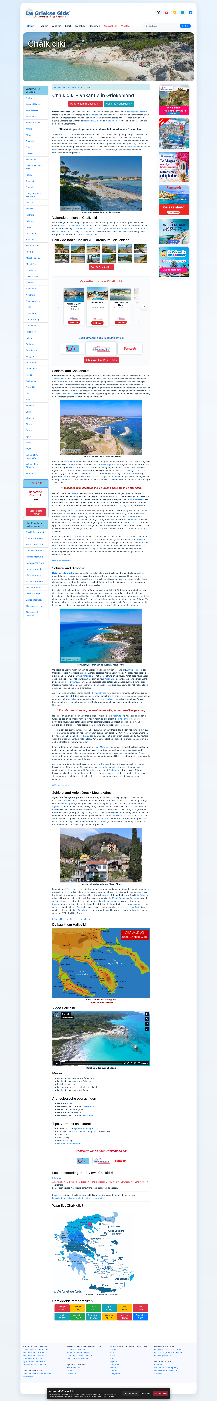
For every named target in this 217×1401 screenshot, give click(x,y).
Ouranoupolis (32, 325)
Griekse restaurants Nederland (168, 1349)
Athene (113, 1349)
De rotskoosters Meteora (69, 1143)
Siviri (81, 536)
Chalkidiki (71, 1373)
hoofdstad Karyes (101, 818)
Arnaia (106, 895)
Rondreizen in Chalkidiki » (85, 103)
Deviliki (29, 153)
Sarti (68, 696)
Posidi (29, 375)
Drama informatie (34, 538)
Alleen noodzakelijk (130, 1393)
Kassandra (89, 120)
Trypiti (29, 448)
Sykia (73, 699)
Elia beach (31, 159)
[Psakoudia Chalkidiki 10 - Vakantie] (93, 248)
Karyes (29, 227)
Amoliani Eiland (33, 122)
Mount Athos (32, 264)
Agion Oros (111, 120)
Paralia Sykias (106, 699)
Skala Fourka (134, 519)
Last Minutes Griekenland (34, 1364)
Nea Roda (135, 907)
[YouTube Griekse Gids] (166, 13)
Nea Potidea (72, 393)
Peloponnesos (73, 1367)
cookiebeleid (109, 1396)
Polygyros (144, 895)
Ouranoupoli (67, 803)
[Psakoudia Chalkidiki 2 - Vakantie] (124, 258)
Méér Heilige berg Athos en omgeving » (71, 919)
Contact (158, 1364)
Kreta (112, 1355)
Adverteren (27, 1376)
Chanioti (115, 476)
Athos (28, 135)
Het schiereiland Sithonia (64, 573)
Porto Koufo (122, 719)
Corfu (113, 1352)
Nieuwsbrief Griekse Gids (166, 1370)
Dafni (28, 147)
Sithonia (98, 120)
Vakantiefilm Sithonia (32, 465)
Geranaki (105, 764)
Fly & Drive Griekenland (33, 1361)
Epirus (69, 1370)
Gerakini (30, 181)
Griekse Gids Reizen (87, 234)
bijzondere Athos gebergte (86, 1128)
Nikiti (28, 307)
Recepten (94, 26)
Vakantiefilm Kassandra (32, 456)
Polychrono (132, 473)
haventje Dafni (115, 815)
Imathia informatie (34, 556)
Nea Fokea (69, 461)
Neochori (30, 295)
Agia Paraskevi (137, 499)
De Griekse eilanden (75, 1349)
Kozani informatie (34, 581)
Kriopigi (86, 470)
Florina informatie (34, 544)
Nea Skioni (73, 510)
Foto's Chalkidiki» (101, 267)
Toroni (55, 730)
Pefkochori (67, 479)
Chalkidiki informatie (36, 532)
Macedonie (73, 87)
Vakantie (56, 26)
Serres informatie (34, 600)
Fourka (29, 175)
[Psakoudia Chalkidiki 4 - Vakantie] (93, 258)
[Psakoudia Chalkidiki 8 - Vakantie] (124, 248)
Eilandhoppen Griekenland (34, 1352)
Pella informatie (33, 587)
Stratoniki (30, 430)
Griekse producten (163, 1355)
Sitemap (158, 1373)
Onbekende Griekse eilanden (80, 1355)
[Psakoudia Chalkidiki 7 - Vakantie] (140, 248)
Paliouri (75, 493)
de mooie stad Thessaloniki (91, 228)
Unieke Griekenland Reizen (35, 1349)
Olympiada (108, 901)
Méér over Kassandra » (61, 561)
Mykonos (114, 1361)
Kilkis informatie (33, 575)
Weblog (125, 26)
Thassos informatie (35, 606)
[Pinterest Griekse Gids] (190, 13)
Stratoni (30, 424)
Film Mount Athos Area (34, 167)
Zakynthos (115, 1373)
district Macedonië (136, 111)
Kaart (68, 26)
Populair (43, 26)
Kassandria (142, 539)
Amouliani (82, 910)
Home (30, 26)
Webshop (80, 26)
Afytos (29, 98)
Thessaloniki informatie (32, 613)
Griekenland (60, 87)
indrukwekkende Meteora (121, 228)
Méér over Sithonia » (60, 785)
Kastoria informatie (35, 563)
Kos (112, 1358)
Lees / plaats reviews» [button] (36, 512)
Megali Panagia (119, 898)
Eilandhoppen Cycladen (33, 1355)
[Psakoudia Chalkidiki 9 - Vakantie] (109, 248)
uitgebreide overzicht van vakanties (77, 225)
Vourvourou (72, 682)
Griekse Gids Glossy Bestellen (36, 1373)
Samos (113, 1370)
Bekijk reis (74, 322)
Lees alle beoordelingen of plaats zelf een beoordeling (78, 1198)
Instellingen (146, 1393)
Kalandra (73, 516)
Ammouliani (31, 116)
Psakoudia (114, 770)
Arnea (69, 1103)
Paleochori (135, 898)
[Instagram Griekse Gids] (174, 13)
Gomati (29, 187)
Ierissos (123, 907)
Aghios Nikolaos (134, 670)
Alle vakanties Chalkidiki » (101, 360)
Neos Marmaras (102, 747)
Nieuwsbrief (110, 26)
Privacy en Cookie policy (166, 1367)
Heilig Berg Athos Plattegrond (34, 195)
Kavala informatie (34, 569)
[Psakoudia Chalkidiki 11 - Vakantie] (77, 248)
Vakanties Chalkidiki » (119, 103)
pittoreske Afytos (105, 464)
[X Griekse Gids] (158, 13)
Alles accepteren (160, 1393)
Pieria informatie (34, 593)
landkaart (93, 114)
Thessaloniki (58, 378)
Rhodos (114, 1367)
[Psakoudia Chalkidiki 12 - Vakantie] (62, 248)
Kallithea (71, 467)
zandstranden (131, 146)
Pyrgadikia (31, 387)
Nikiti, (67, 602)
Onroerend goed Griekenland (168, 1352)
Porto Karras (83, 736)
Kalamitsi (117, 716)
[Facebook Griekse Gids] (182, 13)
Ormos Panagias (83, 676)
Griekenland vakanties (32, 1358)
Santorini (114, 1364)
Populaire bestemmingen (78, 1352)
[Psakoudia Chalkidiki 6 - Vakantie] (62, 258)
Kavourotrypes (99, 693)
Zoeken (185, 26)
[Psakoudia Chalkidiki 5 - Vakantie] (77, 258)
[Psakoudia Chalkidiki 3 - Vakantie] (109, 258)
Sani (54, 548)
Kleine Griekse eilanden (77, 1358)
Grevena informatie (35, 550)
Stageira (56, 904)
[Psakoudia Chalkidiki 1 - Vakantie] (140, 258)
